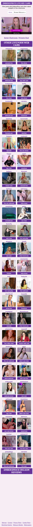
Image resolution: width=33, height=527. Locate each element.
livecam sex (9, 133)
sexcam (9, 326)
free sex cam (9, 448)
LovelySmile (8, 101)
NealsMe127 (24, 434)
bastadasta (24, 224)
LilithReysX (24, 417)
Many (24, 346)
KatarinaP (9, 119)
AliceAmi (9, 364)
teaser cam (9, 186)
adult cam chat (24, 361)
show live (9, 308)
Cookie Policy (26, 522)
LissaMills (24, 294)
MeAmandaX (24, 259)
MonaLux (24, 101)
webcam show (8, 396)
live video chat (9, 343)
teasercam (24, 431)
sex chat (24, 221)
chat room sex (24, 256)
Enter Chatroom (11, 38)
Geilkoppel (9, 399)
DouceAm (24, 171)
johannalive (9, 329)
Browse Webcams (19, 12)
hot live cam (24, 448)
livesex (9, 273)
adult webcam (9, 378)
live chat (9, 98)
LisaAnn (9, 154)
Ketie (8, 276)
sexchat (24, 133)
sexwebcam (9, 221)
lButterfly (9, 224)
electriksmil (9, 294)
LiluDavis (9, 136)
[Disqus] (16, 498)
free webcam (24, 291)
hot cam (24, 466)
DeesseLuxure (24, 311)
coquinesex (24, 49)
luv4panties (9, 84)
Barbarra (9, 171)
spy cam (9, 168)
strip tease (24, 203)
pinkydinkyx (9, 452)
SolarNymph (9, 381)
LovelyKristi (9, 311)
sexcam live (9, 63)
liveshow (24, 308)
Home (10, 12)
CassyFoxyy (9, 206)
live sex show (24, 151)
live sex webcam (9, 203)
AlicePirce (9, 241)
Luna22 (24, 241)
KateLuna (9, 189)
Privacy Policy (17, 522)
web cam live (24, 378)
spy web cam (24, 80)
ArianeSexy (9, 49)
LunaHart (9, 434)
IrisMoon (9, 66)
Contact (10, 522)
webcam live (9, 80)
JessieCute (9, 346)
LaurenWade (24, 119)
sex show (24, 98)
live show (24, 63)
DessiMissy (24, 399)
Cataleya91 (24, 136)
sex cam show (8, 431)
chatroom (24, 115)
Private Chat (24, 38)
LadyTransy (24, 189)
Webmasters (27, 525)
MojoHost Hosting (7, 525)
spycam (9, 151)
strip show (24, 273)
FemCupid (24, 66)
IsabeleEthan (24, 381)
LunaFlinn (24, 364)
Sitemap (4, 522)
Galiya (24, 206)
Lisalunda (24, 276)
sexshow (24, 168)
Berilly (24, 84)
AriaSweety (9, 417)
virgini (24, 154)
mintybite (24, 452)
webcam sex (9, 115)
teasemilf (24, 329)
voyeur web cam (24, 343)
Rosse (9, 259)
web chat (9, 238)
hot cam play (24, 238)
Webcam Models (18, 525)
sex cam (9, 256)
